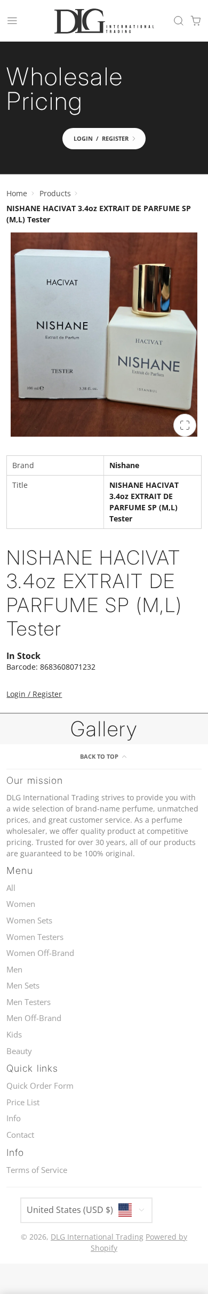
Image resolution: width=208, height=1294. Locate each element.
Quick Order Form (40, 1085)
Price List (22, 1102)
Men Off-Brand (33, 1018)
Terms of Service (36, 1170)
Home (16, 193)
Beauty (19, 1051)
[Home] (104, 21)
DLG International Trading (97, 1237)
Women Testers (34, 937)
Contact (20, 1134)
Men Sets (22, 985)
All (10, 888)
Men (14, 969)
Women (20, 904)
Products (55, 193)
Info (13, 1118)
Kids (14, 1034)
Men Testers (28, 1002)
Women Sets (29, 920)
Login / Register (34, 694)
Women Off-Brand (40, 953)
